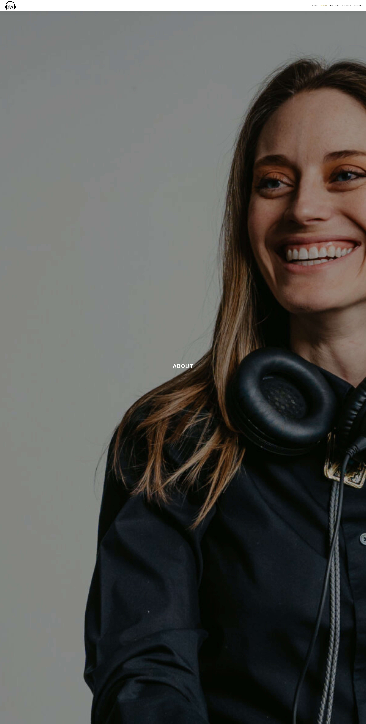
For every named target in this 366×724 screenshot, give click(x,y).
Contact (358, 5)
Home (315, 5)
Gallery (346, 5)
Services (335, 5)
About (324, 5)
